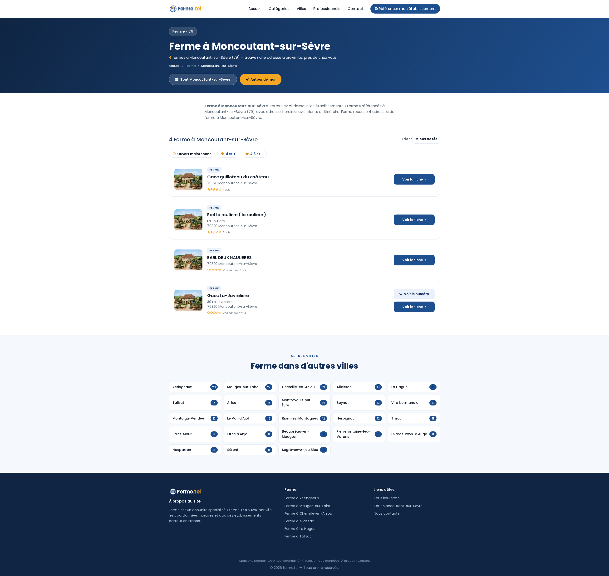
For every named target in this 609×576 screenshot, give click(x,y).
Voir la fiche (412, 179)
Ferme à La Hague (300, 528)
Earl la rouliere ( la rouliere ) (236, 215)
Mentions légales (252, 560)
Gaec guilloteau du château (238, 177)
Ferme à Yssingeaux (302, 498)
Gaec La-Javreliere (228, 295)
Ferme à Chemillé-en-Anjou (308, 513)
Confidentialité (288, 560)
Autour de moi (262, 79)
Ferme (189, 8)
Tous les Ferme (387, 498)
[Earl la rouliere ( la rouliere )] (188, 219)
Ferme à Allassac (299, 521)
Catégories (279, 8)
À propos (348, 560)
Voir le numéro (416, 294)
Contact (355, 8)
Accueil (254, 8)
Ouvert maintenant (194, 153)
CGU (271, 560)
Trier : (407, 139)
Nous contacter (387, 513)
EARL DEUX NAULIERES (229, 257)
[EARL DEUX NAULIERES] (188, 259)
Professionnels (326, 8)
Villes (301, 8)
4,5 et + (256, 153)
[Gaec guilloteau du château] (188, 179)
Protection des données (320, 560)
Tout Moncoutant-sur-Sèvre (205, 79)
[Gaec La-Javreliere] (188, 300)
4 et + (231, 153)
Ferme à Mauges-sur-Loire (307, 505)
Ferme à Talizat (298, 536)
